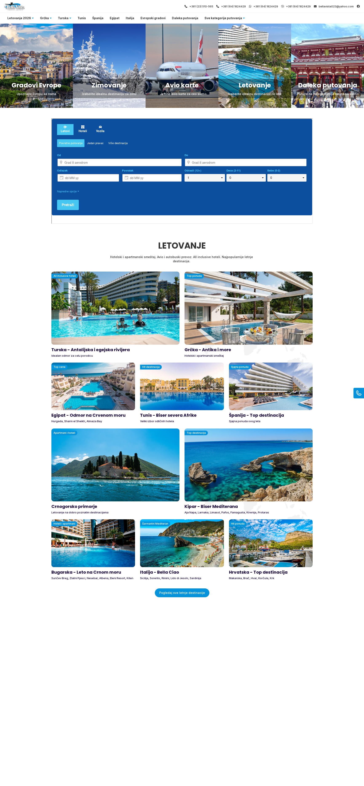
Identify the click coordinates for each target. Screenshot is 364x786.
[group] (36, 66)
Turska (63, 18)
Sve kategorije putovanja (223, 18)
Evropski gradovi (153, 18)
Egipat (114, 18)
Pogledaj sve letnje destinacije (182, 593)
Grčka (44, 18)
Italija (130, 18)
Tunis (82, 18)
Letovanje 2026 (19, 18)
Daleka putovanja (185, 18)
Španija (97, 18)
